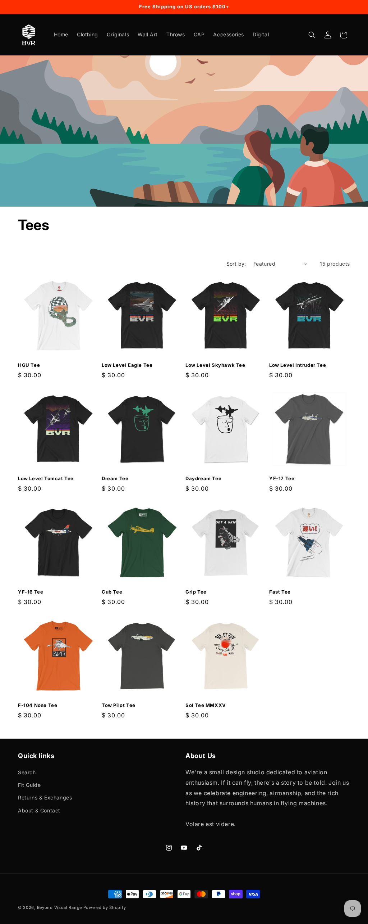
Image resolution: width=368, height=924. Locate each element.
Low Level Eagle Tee (127, 365)
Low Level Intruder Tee (297, 365)
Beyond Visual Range (59, 907)
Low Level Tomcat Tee (46, 478)
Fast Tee (280, 592)
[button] (312, 35)
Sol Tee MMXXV (205, 705)
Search (27, 772)
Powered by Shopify (104, 907)
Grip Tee (196, 592)
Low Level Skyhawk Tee (215, 365)
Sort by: (236, 264)
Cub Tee (112, 592)
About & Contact (39, 810)
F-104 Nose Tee (37, 705)
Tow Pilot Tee (118, 705)
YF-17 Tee (281, 478)
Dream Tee (115, 478)
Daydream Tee (203, 478)
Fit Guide (29, 785)
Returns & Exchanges (45, 797)
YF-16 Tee (30, 592)
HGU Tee (29, 365)
